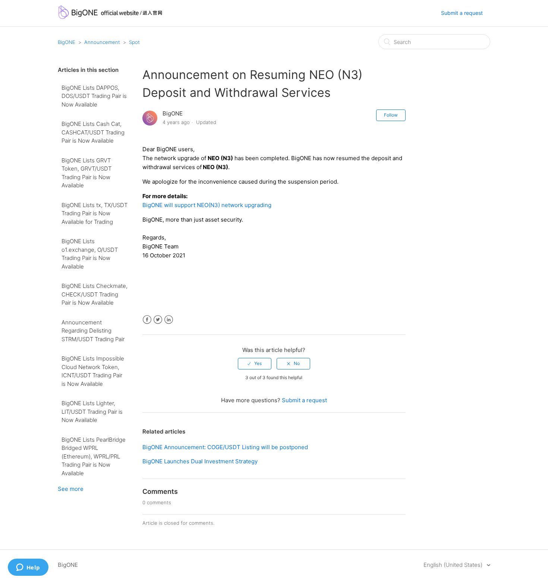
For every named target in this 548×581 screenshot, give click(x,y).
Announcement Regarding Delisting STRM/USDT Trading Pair (93, 331)
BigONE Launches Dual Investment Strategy (200, 461)
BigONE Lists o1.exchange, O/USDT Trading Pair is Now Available (90, 254)
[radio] (254, 363)
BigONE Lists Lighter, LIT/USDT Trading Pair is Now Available (92, 411)
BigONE (66, 42)
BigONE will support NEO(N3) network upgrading (206, 205)
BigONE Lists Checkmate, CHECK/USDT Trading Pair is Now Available (94, 294)
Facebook (147, 319)
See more (71, 488)
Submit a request (462, 13)
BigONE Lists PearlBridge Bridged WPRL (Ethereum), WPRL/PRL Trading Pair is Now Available (94, 456)
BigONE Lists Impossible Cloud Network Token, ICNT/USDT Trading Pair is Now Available (93, 371)
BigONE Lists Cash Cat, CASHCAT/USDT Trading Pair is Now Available (93, 132)
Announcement (102, 42)
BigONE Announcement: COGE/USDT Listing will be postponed (225, 447)
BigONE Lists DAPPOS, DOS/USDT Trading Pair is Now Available (94, 96)
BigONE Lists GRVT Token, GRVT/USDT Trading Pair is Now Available (86, 173)
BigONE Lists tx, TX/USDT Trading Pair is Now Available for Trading (94, 213)
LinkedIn (168, 319)
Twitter (158, 319)
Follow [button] (391, 115)
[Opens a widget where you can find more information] (27, 568)
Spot (134, 42)
